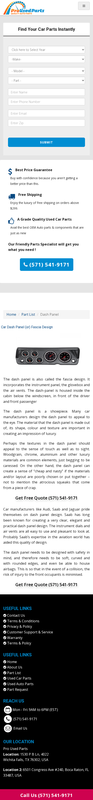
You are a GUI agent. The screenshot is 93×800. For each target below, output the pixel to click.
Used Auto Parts (20, 683)
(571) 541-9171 (49, 264)
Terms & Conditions (23, 621)
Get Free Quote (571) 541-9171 (46, 498)
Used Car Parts (19, 678)
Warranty (14, 637)
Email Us (20, 728)
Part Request (17, 689)
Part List (28, 314)
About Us (14, 667)
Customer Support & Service (30, 632)
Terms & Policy (19, 643)
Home (11, 314)
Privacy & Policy (19, 626)
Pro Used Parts (15, 748)
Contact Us (16, 615)
